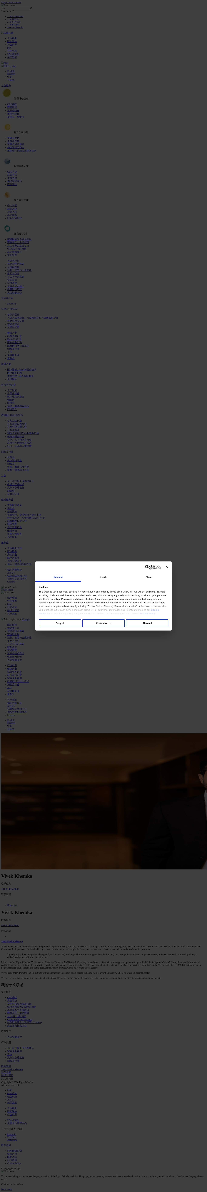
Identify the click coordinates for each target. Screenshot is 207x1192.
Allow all (147, 623)
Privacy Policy (147, 613)
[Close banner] (167, 567)
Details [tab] (103, 577)
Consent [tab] (58, 577)
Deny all (60, 623)
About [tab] (149, 577)
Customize (101, 623)
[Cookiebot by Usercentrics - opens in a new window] (147, 567)
